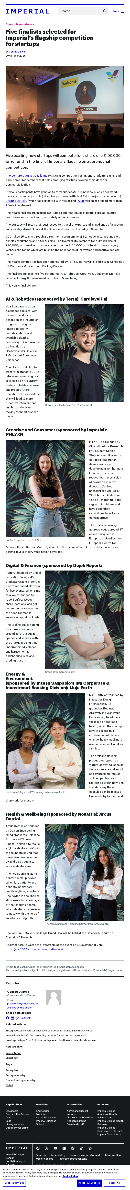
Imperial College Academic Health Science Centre (107, 1114)
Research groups (76, 1120)
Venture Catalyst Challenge (29, 175)
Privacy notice (112, 1155)
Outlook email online (17, 1127)
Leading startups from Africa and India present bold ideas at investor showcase (51, 1040)
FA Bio (81, 201)
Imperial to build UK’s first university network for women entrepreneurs (46, 1035)
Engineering (42, 1111)
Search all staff (75, 1124)
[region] (65, 1177)
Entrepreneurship (16, 1075)
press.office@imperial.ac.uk (22, 1003)
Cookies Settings (14, 1183)
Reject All (114, 1183)
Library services (15, 1124)
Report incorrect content (72, 1158)
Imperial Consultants (109, 1134)
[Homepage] (30, 11)
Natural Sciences (46, 1117)
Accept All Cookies (89, 1183)
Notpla (37, 196)
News (9, 24)
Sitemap (41, 1155)
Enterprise (12, 1057)
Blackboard (12, 1111)
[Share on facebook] (7, 1018)
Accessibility (57, 1155)
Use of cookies (44, 1158)
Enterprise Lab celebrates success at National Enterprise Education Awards (49, 1030)
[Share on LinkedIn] (12, 1018)
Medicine (41, 1114)
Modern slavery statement (84, 1155)
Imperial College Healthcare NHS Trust (109, 1129)
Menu (116, 11)
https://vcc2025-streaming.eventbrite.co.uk (34, 949)
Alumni (9, 1084)
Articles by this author (19, 1007)
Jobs (8, 1120)
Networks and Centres (80, 1117)
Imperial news (25, 24)
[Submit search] (105, 11)
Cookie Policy (70, 1176)
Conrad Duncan (17, 51)
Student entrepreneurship (21, 1080)
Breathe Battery (16, 201)
